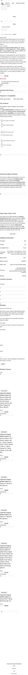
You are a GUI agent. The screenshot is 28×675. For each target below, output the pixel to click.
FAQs (14, 638)
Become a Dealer (14, 635)
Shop (14, 626)
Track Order (14, 629)
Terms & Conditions (14, 655)
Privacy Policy (14, 646)
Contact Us (14, 641)
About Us (14, 632)
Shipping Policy (14, 652)
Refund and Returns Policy (14, 649)
